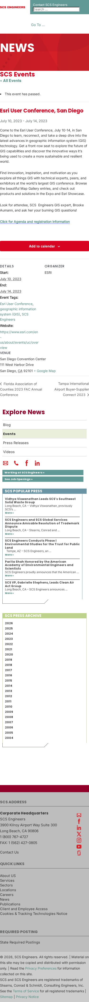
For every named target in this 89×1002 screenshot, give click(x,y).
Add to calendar (42, 246)
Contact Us (9, 852)
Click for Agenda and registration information (35, 222)
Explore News (23, 412)
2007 (9, 722)
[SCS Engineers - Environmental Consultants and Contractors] (12, 7)
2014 (8, 686)
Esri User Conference (16, 304)
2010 (8, 707)
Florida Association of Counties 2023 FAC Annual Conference (21, 389)
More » (9, 513)
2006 (9, 727)
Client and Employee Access (24, 909)
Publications (10, 904)
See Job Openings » (19, 479)
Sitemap (6, 997)
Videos (9, 452)
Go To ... (38, 25)
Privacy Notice (27, 997)
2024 (9, 634)
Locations (8, 890)
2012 (8, 696)
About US (8, 876)
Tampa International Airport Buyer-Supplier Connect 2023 (71, 389)
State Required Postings (20, 942)
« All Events (10, 80)
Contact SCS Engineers (50, 5)
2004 (9, 738)
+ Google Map (45, 371)
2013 (8, 691)
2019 (8, 660)
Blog (7, 425)
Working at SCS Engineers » (24, 472)
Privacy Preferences (40, 968)
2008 (9, 717)
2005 (9, 733)
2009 (9, 712)
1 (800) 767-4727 (14, 837)
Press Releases (16, 443)
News (4, 899)
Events (9, 433)
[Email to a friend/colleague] (5, 465)
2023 (9, 639)
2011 (8, 701)
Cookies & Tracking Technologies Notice (33, 914)
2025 (9, 628)
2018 (8, 665)
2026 (9, 623)
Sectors (6, 885)
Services (7, 880)
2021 (8, 649)
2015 (8, 680)
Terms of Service (26, 991)
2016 (8, 675)
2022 (9, 644)
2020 (9, 654)
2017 (8, 670)
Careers (7, 895)
